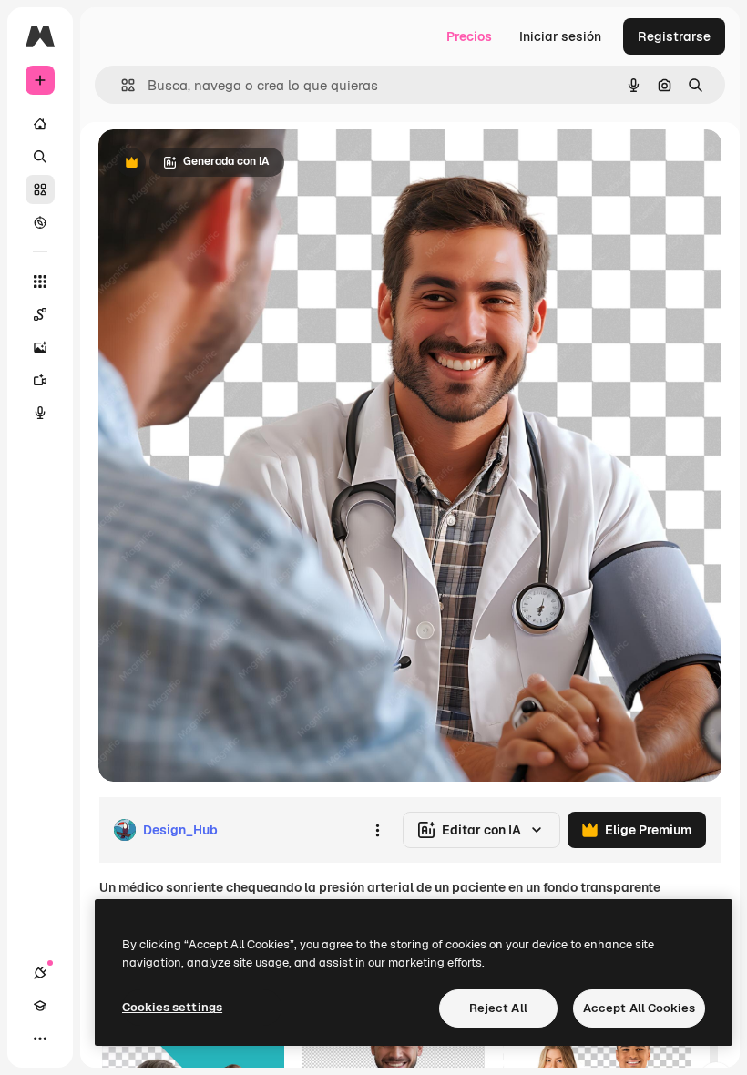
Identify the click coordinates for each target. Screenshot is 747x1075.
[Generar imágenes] (40, 347)
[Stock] (40, 189)
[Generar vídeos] (40, 379)
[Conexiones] (40, 973)
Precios (469, 36)
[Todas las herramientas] (40, 281)
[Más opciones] (377, 830)
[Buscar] (40, 156)
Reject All (498, 1008)
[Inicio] (40, 123)
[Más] (40, 1038)
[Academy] (40, 1005)
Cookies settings (172, 1007)
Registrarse (674, 36)
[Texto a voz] (40, 412)
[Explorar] (40, 222)
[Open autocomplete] (121, 85)
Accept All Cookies (639, 1008)
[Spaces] (40, 314)
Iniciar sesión (560, 36)
